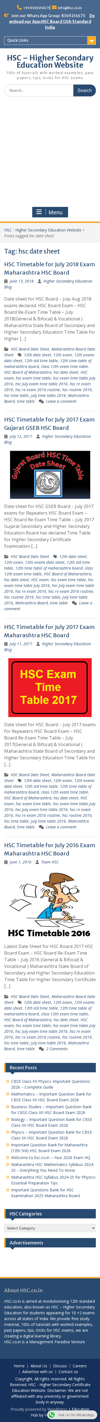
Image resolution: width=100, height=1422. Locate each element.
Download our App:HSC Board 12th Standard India (52, 21)
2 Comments (57, 1048)
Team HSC (50, 862)
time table (26, 401)
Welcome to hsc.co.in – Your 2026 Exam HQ (50, 1157)
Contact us (68, 1372)
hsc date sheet (66, 372)
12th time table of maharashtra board (48, 568)
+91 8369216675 (36, 8)
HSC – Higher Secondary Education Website (50, 61)
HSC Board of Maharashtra (27, 372)
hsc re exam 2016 (30, 591)
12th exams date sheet (44, 562)
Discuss (60, 1366)
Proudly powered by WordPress (39, 1409)
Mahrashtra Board (31, 602)
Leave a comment (61, 401)
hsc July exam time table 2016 (41, 383)
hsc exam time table (33, 378)
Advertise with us (37, 1372)
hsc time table (16, 395)
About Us (39, 1366)
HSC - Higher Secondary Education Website (42, 230)
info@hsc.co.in (70, 8)
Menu (55, 212)
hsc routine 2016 (77, 389)
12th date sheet (37, 354)
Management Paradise (49, 1341)
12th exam (62, 354)
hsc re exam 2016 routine (37, 389)
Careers (80, 1366)
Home (19, 1366)
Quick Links (17, 40)
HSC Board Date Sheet (30, 349)
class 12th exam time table (64, 366)
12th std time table (41, 360)
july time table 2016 (48, 395)
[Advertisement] (50, 153)
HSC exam (40, 579)
